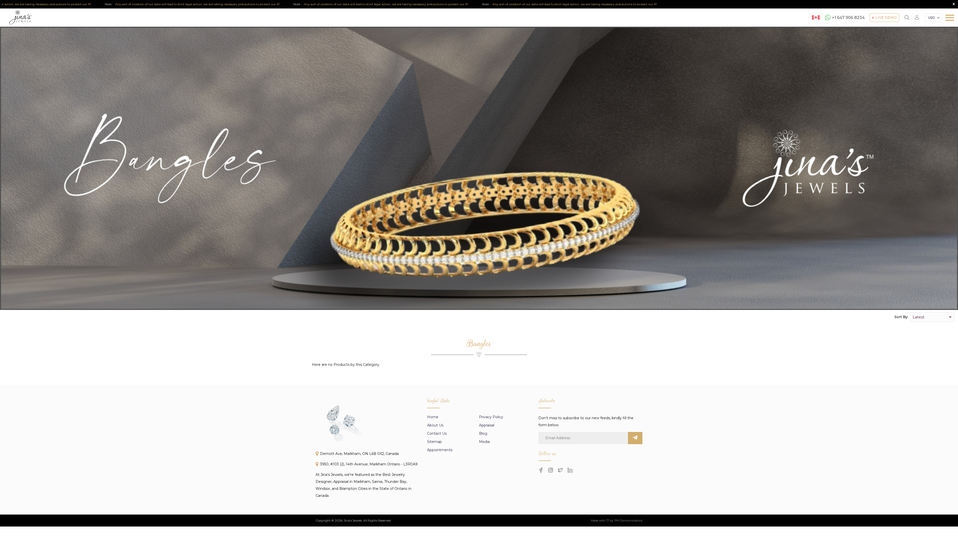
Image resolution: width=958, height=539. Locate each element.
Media (484, 441)
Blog (483, 433)
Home (432, 417)
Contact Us (437, 433)
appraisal (486, 425)
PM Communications (628, 520)
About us (435, 425)
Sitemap (434, 441)
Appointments (439, 450)
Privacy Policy (491, 417)
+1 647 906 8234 (848, 17)
